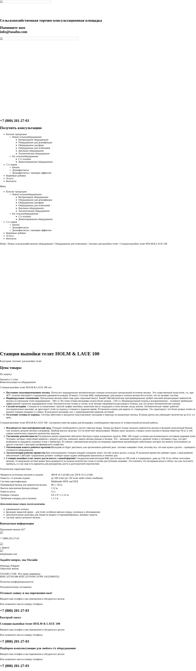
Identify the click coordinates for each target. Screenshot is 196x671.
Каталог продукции (16, 134)
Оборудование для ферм (31, 145)
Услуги (9, 178)
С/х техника (24, 159)
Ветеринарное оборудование (33, 139)
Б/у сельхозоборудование (25, 156)
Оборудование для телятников (34, 148)
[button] (98, 186)
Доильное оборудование (31, 150)
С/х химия (11, 164)
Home (3, 243)
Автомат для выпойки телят (103, 243)
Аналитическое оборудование (34, 153)
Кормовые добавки (16, 175)
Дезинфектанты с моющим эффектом (31, 173)
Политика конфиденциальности (17, 581)
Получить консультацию (21, 128)
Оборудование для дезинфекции (35, 142)
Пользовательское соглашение (16, 587)
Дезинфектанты (20, 170)
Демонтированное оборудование (35, 161)
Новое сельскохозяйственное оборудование (30, 243)
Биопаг (16, 167)
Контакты (11, 181)
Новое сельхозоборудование (27, 137)
